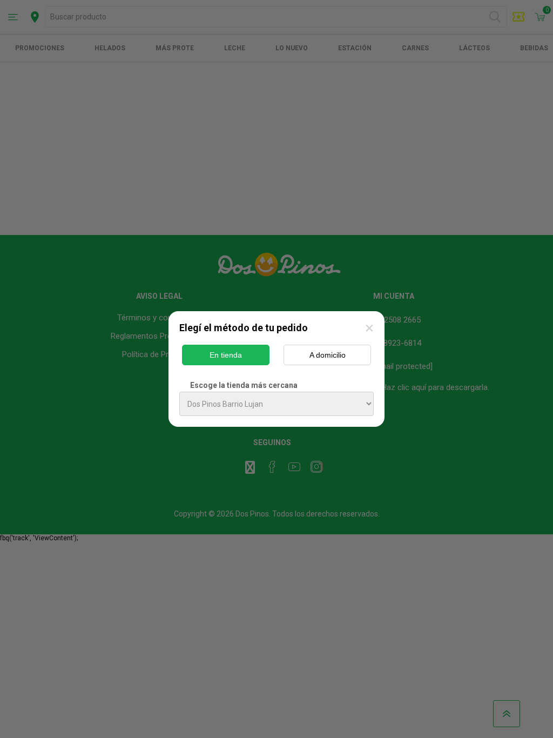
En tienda (226, 355)
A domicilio (327, 355)
